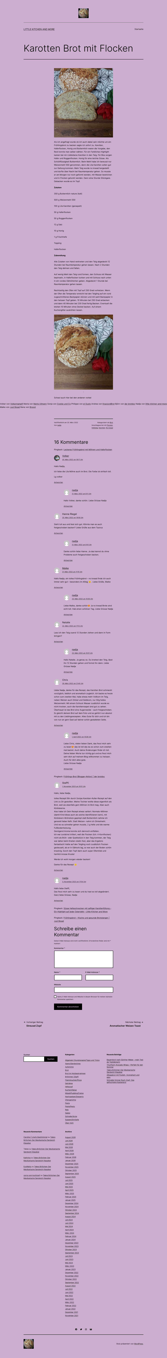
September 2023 (72, 1253)
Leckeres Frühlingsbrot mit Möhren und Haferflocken (88, 449)
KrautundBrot (109, 404)
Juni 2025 (69, 1184)
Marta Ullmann (40, 404)
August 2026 (70, 1137)
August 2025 (70, 1177)
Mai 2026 (69, 1147)
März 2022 (69, 1302)
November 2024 (72, 1207)
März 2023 (69, 1266)
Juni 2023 (69, 1259)
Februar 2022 (70, 1306)
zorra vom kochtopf (32, 1175)
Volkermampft (16, 404)
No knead (109, 428)
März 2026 (69, 1154)
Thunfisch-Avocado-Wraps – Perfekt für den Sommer (125, 1066)
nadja (59, 425)
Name (57, 972)
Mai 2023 (69, 1263)
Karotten (102, 428)
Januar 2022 (70, 1309)
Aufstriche (69, 1067)
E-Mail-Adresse (92, 972)
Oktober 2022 (71, 1279)
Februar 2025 (70, 1197)
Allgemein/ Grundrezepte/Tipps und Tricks (82, 1060)
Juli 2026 (69, 1141)
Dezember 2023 (71, 1243)
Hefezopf (69, 1087)
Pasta (67, 1103)
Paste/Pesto (70, 1106)
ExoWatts (27, 1167)
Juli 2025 (69, 1180)
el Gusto (87, 404)
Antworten (58, 482)
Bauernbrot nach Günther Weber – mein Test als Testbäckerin (125, 1061)
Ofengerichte (70, 1100)
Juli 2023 (69, 1256)
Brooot (33, 407)
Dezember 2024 (71, 1203)
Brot (111, 422)
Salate (67, 1113)
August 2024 (70, 1217)
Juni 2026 (69, 1144)
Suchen (27, 1055)
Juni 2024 (69, 1223)
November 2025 (71, 1167)
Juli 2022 (69, 1289)
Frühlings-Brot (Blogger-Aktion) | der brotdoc (84, 776)
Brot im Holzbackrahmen (75, 1073)
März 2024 (69, 1233)
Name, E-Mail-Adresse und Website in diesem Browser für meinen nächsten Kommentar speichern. (84, 998)
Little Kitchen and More (39, 29)
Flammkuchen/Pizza (73, 1080)
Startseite (139, 29)
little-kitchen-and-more (156, 404)
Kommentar (59, 948)
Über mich (69, 1123)
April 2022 (69, 1299)
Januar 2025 (70, 1200)
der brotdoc (129, 404)
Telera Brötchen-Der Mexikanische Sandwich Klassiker (121, 1071)
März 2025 (69, 1193)
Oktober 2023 (71, 1250)
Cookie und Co (64, 404)
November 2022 (71, 1276)
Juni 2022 (69, 1292)
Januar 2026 (70, 1160)
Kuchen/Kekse (71, 1090)
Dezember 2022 (71, 1273)
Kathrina (27, 1158)
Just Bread (15, 407)
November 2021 (71, 1316)
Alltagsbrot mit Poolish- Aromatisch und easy (123, 1076)
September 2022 (72, 1283)
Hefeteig (95, 428)
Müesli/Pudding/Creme (74, 1093)
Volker (65, 456)
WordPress (138, 1344)
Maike (65, 568)
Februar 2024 (70, 1236)
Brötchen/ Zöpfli (71, 1077)
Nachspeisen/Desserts (74, 1097)
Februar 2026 (70, 1157)
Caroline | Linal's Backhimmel (35, 1137)
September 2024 (72, 1213)
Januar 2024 (70, 1240)
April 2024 (69, 1230)
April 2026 (69, 1151)
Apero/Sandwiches (73, 1064)
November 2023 (71, 1246)
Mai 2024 (69, 1226)
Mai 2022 (69, 1296)
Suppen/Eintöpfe (72, 1120)
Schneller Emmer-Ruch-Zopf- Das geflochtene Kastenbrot (120, 1081)
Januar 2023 (70, 1269)
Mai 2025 (69, 1187)
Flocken (110, 425)
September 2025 (72, 1174)
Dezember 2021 (71, 1312)
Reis (67, 1110)
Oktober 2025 (71, 1170)
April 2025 (69, 1190)
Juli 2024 (69, 1220)
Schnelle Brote (71, 1116)
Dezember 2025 (71, 1164)
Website (57, 985)
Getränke (69, 1083)
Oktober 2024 (71, 1210)
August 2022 (70, 1286)
